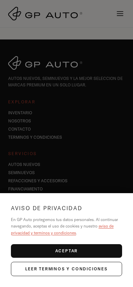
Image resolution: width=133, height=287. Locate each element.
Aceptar (66, 250)
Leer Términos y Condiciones (66, 268)
